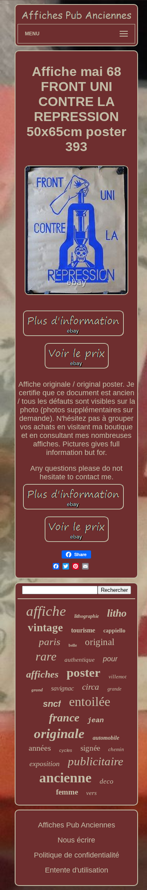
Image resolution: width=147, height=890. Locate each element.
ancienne (65, 777)
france (64, 717)
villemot (118, 676)
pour (110, 659)
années (40, 747)
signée (90, 748)
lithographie (86, 616)
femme (67, 792)
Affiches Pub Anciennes (76, 825)
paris (49, 641)
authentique (80, 659)
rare (46, 656)
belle (73, 645)
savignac (62, 688)
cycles (65, 750)
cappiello (114, 631)
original (99, 642)
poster (83, 672)
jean (95, 720)
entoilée (89, 701)
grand (37, 689)
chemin (116, 749)
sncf (52, 704)
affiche (46, 611)
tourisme (83, 630)
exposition (44, 764)
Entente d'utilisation (76, 870)
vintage (45, 627)
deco (107, 781)
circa (90, 687)
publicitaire (95, 761)
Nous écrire (76, 840)
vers (91, 793)
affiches (42, 674)
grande (114, 689)
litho (117, 613)
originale (59, 733)
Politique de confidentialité (76, 855)
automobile (106, 738)
